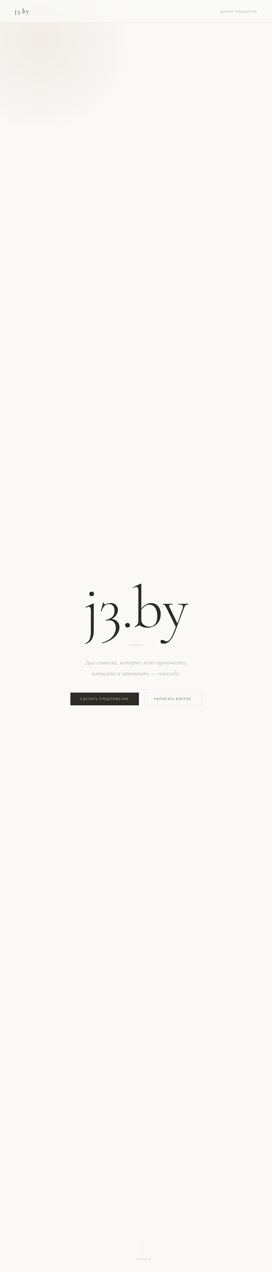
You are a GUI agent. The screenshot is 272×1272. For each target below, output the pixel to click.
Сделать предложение (104, 699)
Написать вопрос (173, 699)
